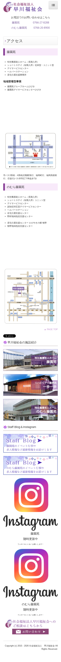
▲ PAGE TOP (51, 329)
